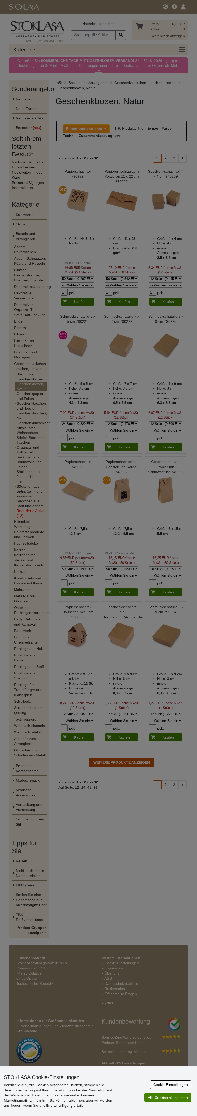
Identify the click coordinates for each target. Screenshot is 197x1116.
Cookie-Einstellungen (170, 1085)
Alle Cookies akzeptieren (168, 1097)
